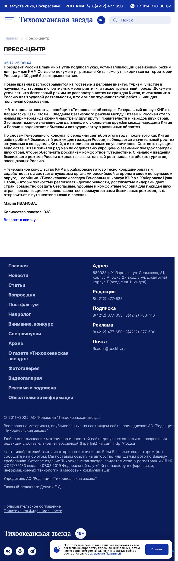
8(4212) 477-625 (108, 298)
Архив (15, 343)
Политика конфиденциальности (33, 511)
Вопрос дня (21, 295)
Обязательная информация (40, 397)
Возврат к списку (20, 219)
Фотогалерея (24, 368)
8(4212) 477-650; (108, 332)
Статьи (16, 285)
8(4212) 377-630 (140, 332)
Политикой (113, 553)
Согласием (95, 553)
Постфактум (23, 304)
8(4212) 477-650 (107, 6)
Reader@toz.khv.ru (109, 348)
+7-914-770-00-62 (154, 6)
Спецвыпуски (24, 333)
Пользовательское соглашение (32, 506)
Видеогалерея (25, 378)
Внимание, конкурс (30, 324)
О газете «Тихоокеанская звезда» (38, 355)
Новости (18, 275)
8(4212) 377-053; (108, 315)
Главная (11, 38)
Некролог (19, 314)
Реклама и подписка (32, 388)
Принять (157, 549)
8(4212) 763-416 (140, 315)
